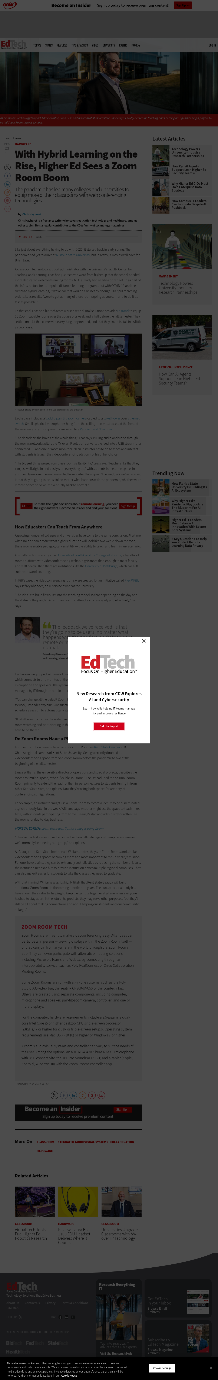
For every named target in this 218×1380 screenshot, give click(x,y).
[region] (109, 1368)
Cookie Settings (162, 1368)
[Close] (211, 1368)
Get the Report (109, 726)
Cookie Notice (69, 1375)
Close (144, 641)
